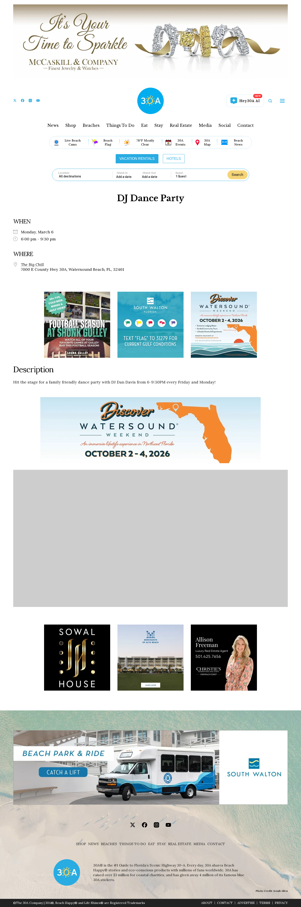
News (53, 125)
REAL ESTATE (179, 844)
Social (224, 125)
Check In (122, 172)
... (129, 177)
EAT (151, 844)
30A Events (180, 142)
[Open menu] (282, 100)
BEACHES (109, 844)
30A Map (207, 142)
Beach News (238, 142)
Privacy (281, 902)
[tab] (137, 158)
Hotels (174, 158)
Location (63, 172)
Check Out (149, 172)
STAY (161, 844)
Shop (70, 125)
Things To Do (120, 125)
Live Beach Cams (73, 142)
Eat (144, 125)
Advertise (246, 902)
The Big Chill (32, 264)
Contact (245, 125)
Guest (179, 172)
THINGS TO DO (132, 844)
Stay (158, 125)
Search (237, 175)
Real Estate (181, 125)
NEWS (93, 844)
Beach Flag (107, 142)
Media (205, 125)
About (206, 902)
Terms (264, 902)
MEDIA (199, 844)
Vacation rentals (137, 158)
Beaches (91, 125)
